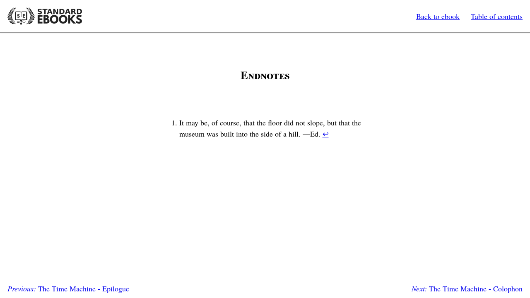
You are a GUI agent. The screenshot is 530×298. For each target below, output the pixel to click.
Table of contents (497, 16)
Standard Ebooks (44, 16)
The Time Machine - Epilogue (68, 288)
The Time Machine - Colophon (467, 288)
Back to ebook (438, 16)
